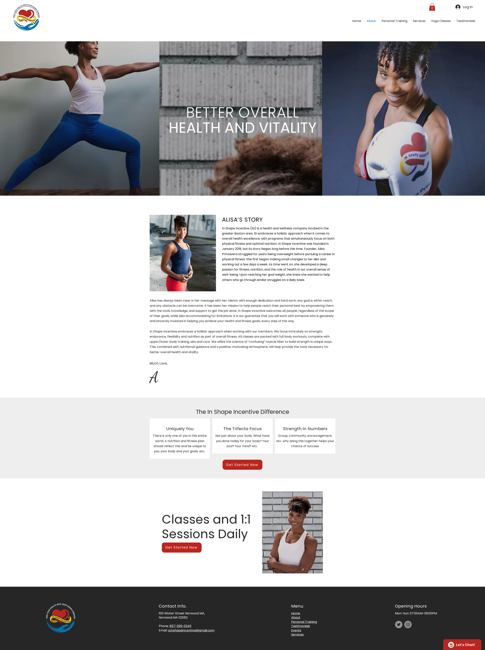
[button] (432, 7)
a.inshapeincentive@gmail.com (191, 630)
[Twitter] (398, 624)
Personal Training (304, 622)
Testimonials (300, 626)
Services (297, 634)
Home (295, 613)
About (295, 617)
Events (296, 630)
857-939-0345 (180, 626)
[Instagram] (408, 624)
